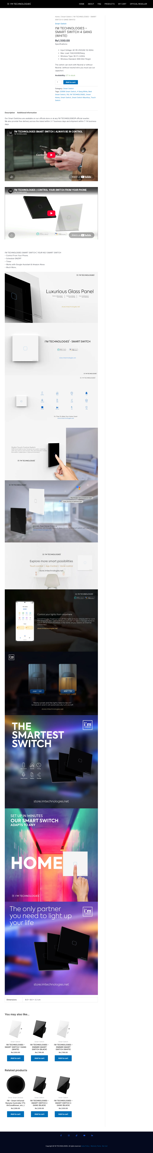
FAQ (99, 4)
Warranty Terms (96, 1146)
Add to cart (71, 82)
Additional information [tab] (27, 112)
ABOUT (91, 4)
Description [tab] (10, 112)
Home (57, 17)
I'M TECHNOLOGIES (77, 94)
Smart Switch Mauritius (81, 97)
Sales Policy (85, 1146)
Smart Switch (66, 17)
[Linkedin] (92, 1135)
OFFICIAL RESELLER (138, 4)
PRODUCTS (110, 4)
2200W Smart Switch (68, 91)
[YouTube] (84, 1135)
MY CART (122, 4)
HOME (81, 4)
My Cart (104, 1146)
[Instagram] (69, 1135)
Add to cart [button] (15, 1058)
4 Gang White (82, 91)
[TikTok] (76, 1135)
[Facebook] (61, 1135)
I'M (67, 94)
